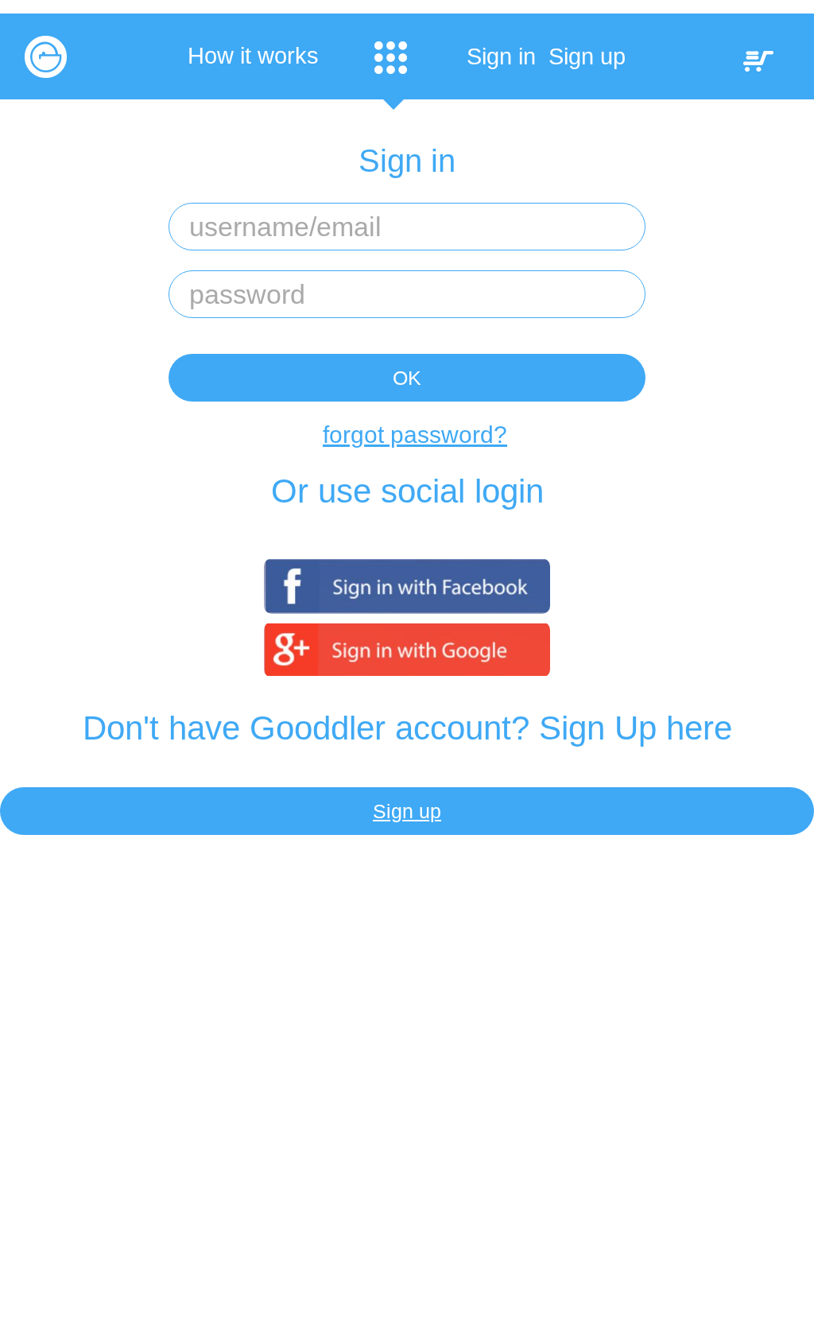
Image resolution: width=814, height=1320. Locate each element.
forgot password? (415, 434)
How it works (253, 56)
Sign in (501, 56)
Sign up (587, 56)
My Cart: (758, 61)
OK (407, 378)
